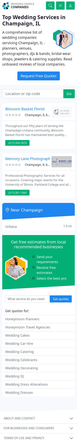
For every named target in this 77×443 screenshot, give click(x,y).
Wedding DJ (14, 376)
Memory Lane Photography (28, 158)
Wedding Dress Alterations (26, 384)
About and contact (19, 418)
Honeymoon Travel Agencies (27, 327)
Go (69, 93)
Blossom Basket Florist (25, 108)
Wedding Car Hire (19, 343)
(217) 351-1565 (17, 192)
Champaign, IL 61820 (39, 165)
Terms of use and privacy (24, 438)
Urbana (38, 226)
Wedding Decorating (21, 368)
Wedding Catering (19, 351)
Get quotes (61, 299)
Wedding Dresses (19, 392)
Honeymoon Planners (22, 319)
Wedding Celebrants (21, 360)
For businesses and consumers (29, 428)
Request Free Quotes (39, 75)
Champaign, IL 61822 (39, 115)
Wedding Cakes (17, 335)
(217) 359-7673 (17, 143)
